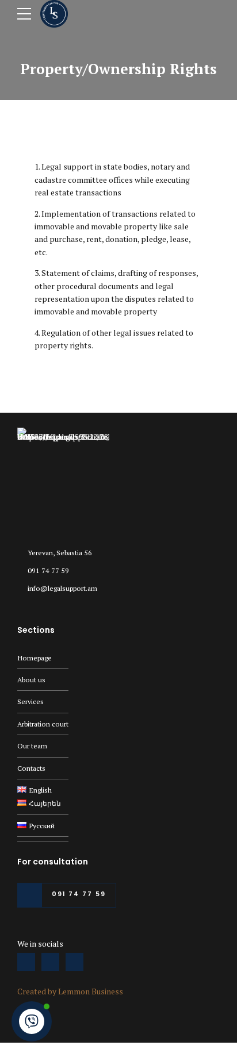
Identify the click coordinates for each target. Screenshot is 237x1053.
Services (30, 701)
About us (31, 680)
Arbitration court (42, 724)
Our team (32, 746)
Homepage (34, 658)
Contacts (31, 768)
